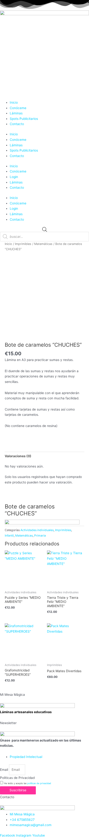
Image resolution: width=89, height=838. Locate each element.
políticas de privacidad (39, 783)
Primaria (40, 535)
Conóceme (18, 108)
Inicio (14, 102)
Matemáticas (43, 244)
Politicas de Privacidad (17, 778)
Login (14, 177)
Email (4, 770)
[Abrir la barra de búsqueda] (44, 229)
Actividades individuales (37, 530)
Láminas (16, 113)
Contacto (17, 124)
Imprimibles (23, 244)
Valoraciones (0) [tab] (18, 456)
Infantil (9, 535)
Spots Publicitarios (24, 119)
